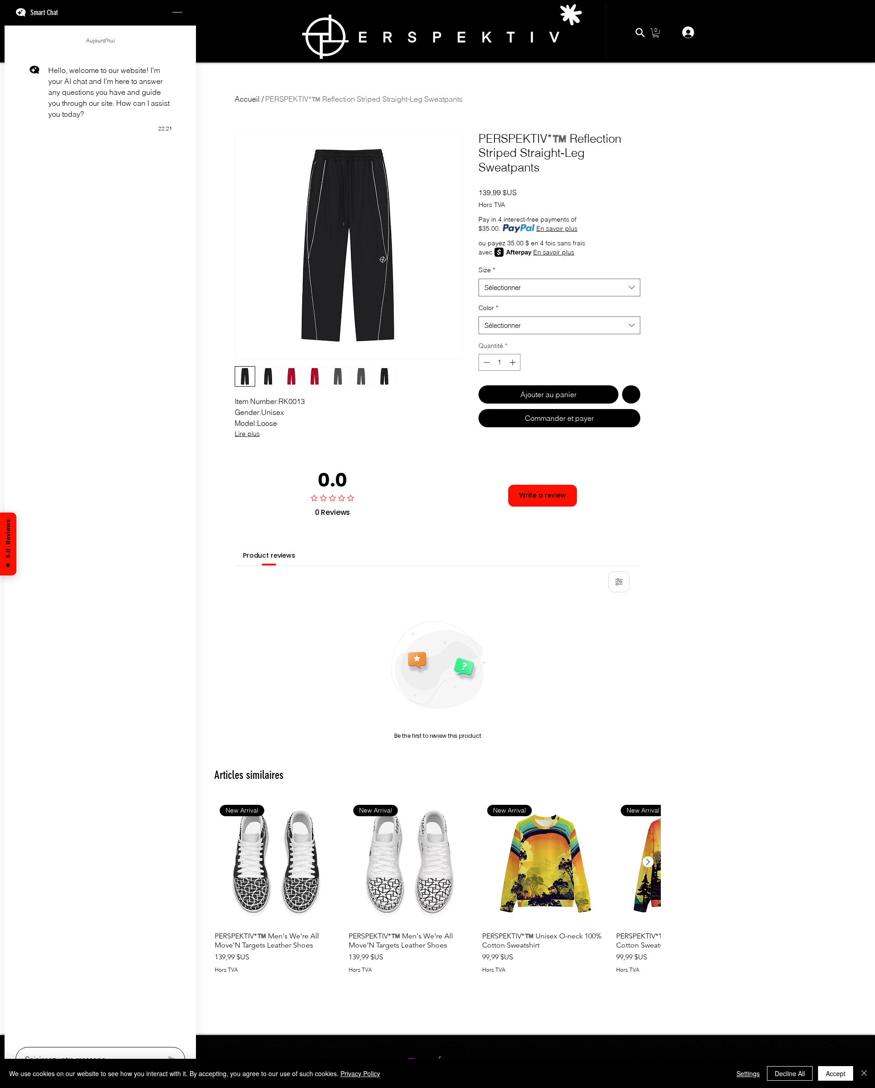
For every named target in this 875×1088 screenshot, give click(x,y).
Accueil (247, 99)
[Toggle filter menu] (618, 581)
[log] (100, 533)
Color (488, 308)
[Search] (640, 32)
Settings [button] (748, 1073)
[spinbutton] (499, 362)
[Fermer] (864, 1073)
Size (487, 270)
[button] (655, 32)
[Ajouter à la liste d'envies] (631, 394)
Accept (835, 1073)
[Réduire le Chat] (177, 12)
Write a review (542, 495)
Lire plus (247, 434)
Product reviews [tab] (269, 555)
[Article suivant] (648, 861)
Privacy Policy (360, 1073)
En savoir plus (556, 228)
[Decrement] (485, 362)
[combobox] (559, 287)
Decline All (790, 1073)
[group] (437, 898)
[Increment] (513, 362)
